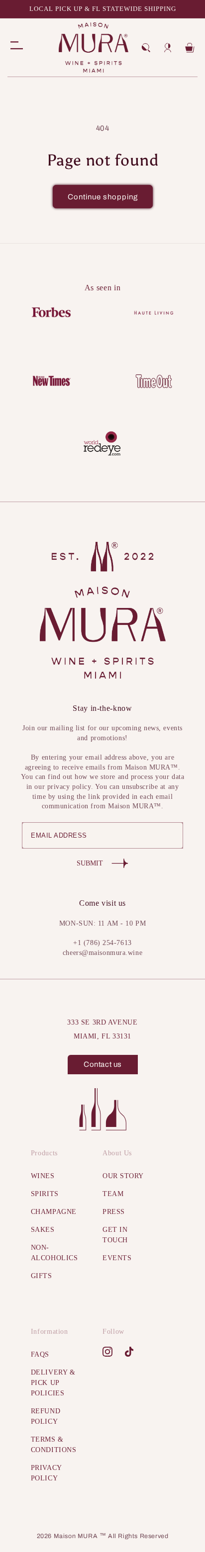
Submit (90, 863)
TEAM (112, 1194)
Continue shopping (103, 197)
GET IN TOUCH (115, 1235)
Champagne (54, 1211)
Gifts (41, 1276)
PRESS (113, 1211)
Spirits (45, 1194)
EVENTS (116, 1258)
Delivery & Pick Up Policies (53, 1383)
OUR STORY (123, 1176)
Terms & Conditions (54, 1445)
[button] (146, 48)
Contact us (103, 1064)
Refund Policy (45, 1416)
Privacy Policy (46, 1473)
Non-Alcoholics (54, 1253)
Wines (43, 1176)
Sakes (43, 1229)
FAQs (40, 1354)
